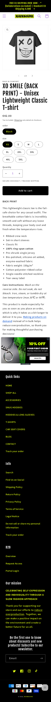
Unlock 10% (37, 358)
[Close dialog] (48, 339)
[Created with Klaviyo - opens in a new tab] (25, 364)
